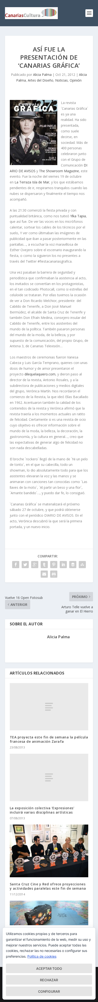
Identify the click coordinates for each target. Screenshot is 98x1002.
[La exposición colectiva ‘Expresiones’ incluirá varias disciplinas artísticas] (49, 777)
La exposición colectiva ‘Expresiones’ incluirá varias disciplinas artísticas (42, 810)
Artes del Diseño (40, 80)
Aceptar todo (49, 968)
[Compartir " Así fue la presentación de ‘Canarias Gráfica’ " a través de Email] (44, 574)
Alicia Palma (42, 74)
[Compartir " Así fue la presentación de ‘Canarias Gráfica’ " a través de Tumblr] (44, 564)
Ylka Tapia (78, 216)
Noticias (61, 80)
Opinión (76, 80)
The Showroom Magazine (59, 171)
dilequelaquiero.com (39, 374)
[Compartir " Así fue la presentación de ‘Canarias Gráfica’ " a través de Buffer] (73, 564)
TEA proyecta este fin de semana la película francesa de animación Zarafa (49, 739)
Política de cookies (41, 956)
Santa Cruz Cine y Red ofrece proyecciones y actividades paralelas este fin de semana (48, 886)
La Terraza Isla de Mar (32, 182)
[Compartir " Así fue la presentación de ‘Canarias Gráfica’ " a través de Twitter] (25, 564)
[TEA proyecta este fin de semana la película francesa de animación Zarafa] (49, 706)
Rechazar (49, 980)
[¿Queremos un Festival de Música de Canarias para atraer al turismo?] (49, 913)
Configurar (49, 991)
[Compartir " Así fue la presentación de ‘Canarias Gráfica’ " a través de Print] (54, 574)
